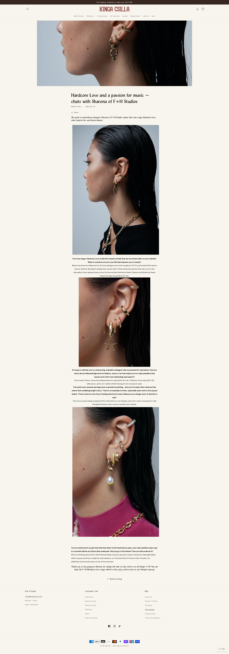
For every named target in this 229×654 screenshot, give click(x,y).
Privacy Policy (150, 614)
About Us (148, 597)
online (120, 569)
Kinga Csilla (108, 646)
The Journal (149, 609)
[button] (27, 9)
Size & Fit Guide (91, 618)
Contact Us (89, 597)
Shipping (88, 609)
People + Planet (151, 601)
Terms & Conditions (152, 618)
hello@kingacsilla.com (33, 596)
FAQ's (87, 614)
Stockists (148, 605)
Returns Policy (90, 605)
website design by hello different (120, 646)
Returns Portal (90, 601)
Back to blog (116, 579)
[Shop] (115, 255)
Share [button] (76, 112)
